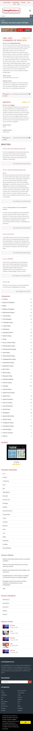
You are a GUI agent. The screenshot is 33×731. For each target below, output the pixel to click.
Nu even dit (11, 234)
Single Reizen (6, 396)
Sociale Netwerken (7, 406)
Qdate (4, 537)
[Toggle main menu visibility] (30, 10)
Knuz (4, 484)
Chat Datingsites (7, 319)
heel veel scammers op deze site (15, 39)
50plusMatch (15, 2)
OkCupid (5, 496)
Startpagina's (6, 412)
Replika (5, 610)
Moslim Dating (6, 372)
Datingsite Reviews (7, 332)
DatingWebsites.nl (11, 10)
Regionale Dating (7, 376)
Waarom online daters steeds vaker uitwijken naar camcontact (16, 571)
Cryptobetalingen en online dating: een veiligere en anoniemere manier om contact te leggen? (16, 576)
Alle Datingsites (7, 548)
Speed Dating (6, 409)
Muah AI (5, 614)
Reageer (6, 94)
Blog (4, 588)
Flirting (4, 339)
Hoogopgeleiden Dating (9, 359)
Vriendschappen (6, 429)
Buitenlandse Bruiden (8, 312)
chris (16, 94)
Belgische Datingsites (8, 309)
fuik (8, 282)
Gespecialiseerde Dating (9, 349)
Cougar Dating (6, 326)
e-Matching (6, 481)
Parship (23, 2)
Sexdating (5, 386)
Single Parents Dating (8, 392)
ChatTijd (5, 522)
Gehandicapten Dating (8, 346)
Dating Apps (5, 329)
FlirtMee (5, 507)
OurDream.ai (6, 599)
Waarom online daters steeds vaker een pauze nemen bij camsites (15, 565)
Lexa (28, 2)
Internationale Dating (8, 362)
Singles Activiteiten (7, 399)
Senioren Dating (6, 382)
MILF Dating (5, 369)
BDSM (4, 305)
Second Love (6, 499)
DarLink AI (5, 607)
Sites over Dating (7, 402)
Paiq (11, 643)
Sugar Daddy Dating (8, 416)
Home (3, 20)
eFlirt (4, 529)
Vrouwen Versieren (7, 432)
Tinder (4, 518)
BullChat (5, 525)
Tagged (12, 105)
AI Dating (5, 299)
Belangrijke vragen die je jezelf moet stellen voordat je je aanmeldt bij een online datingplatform (14, 583)
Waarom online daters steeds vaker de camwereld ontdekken (16, 560)
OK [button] (25, 722)
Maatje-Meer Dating (7, 366)
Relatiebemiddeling (7, 379)
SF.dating (5, 503)
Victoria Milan (7, 2)
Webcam (4, 436)
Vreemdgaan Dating (7, 426)
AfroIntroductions (15, 43)
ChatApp (5, 544)
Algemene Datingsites (8, 302)
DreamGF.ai (6, 603)
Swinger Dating (6, 419)
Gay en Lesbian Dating (8, 342)
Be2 (18, 4)
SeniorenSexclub (7, 510)
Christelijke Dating (7, 322)
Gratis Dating (6, 352)
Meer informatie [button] (5, 728)
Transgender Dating (7, 422)
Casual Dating (6, 316)
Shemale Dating (6, 389)
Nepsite (7, 102)
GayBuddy (5, 540)
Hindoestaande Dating (8, 356)
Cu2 (14, 4)
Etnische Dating (6, 336)
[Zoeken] (31, 16)
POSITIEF (10, 259)
